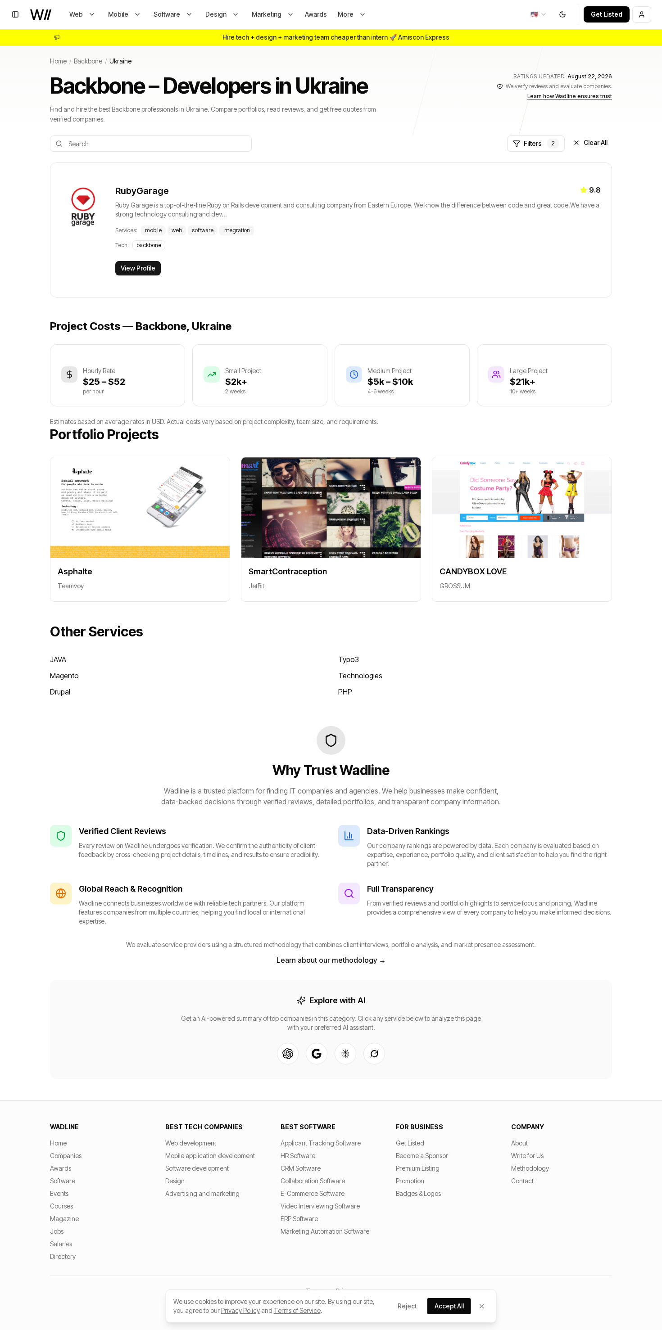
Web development (190, 1143)
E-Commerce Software (313, 1193)
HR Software (298, 1155)
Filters (539, 143)
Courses (61, 1206)
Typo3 (348, 659)
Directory (63, 1256)
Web (76, 14)
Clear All (596, 142)
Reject (407, 1306)
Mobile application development (210, 1155)
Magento (64, 675)
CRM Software (301, 1168)
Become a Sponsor (422, 1155)
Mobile (118, 14)
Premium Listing (418, 1168)
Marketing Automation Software (325, 1231)
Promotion (410, 1181)
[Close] (482, 1306)
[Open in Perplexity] (345, 1053)
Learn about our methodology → (331, 960)
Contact (522, 1181)
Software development (197, 1168)
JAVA (58, 659)
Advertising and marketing (202, 1193)
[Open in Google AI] (316, 1053)
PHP (345, 691)
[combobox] (539, 14)
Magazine (64, 1218)
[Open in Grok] (374, 1053)
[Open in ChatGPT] (288, 1053)
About (519, 1143)
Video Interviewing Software (320, 1206)
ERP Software (299, 1218)
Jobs (56, 1231)
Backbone (88, 61)
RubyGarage (142, 190)
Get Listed (606, 14)
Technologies (360, 675)
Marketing (266, 14)
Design (216, 14)
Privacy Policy (240, 1310)
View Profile (138, 268)
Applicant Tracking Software (321, 1143)
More (346, 14)
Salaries (61, 1244)
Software (167, 14)
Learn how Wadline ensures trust (569, 96)
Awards (316, 14)
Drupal (60, 691)
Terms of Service (297, 1310)
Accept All (449, 1306)
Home (58, 61)
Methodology (530, 1168)
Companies (66, 1155)
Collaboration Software (313, 1181)
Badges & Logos (418, 1193)
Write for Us (527, 1155)
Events (59, 1193)
